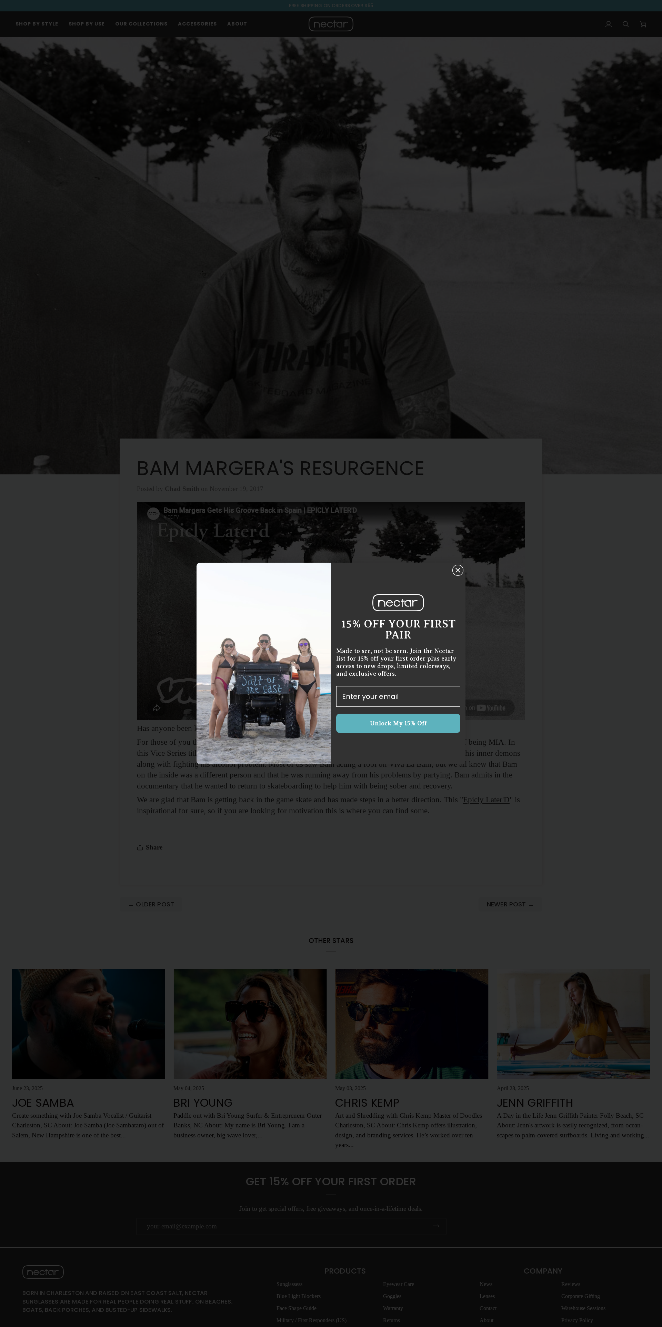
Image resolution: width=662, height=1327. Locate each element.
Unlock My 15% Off (398, 723)
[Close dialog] (458, 570)
